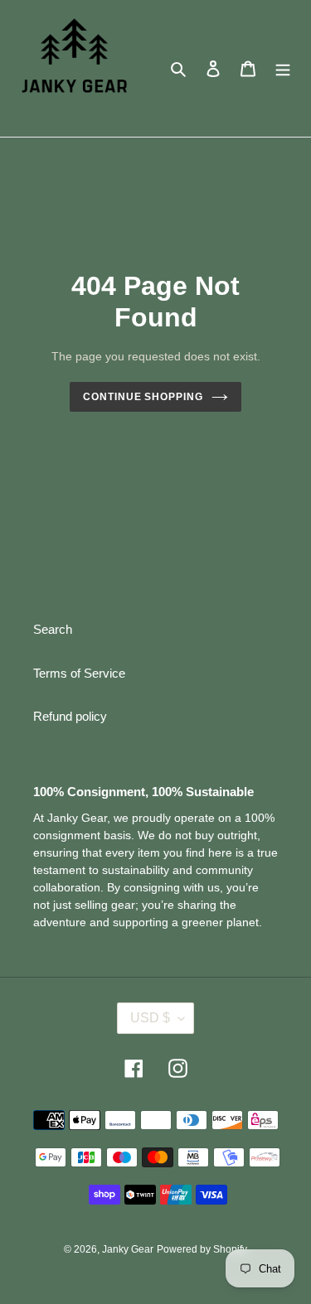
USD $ (150, 1018)
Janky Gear (127, 1249)
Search (52, 629)
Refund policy (70, 716)
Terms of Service (79, 673)
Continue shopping (143, 397)
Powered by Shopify (202, 1249)
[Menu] (282, 68)
